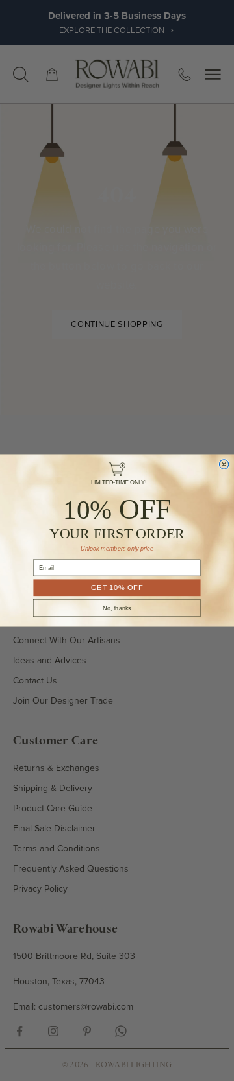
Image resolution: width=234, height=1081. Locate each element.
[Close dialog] (223, 464)
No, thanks (117, 608)
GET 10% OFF (117, 588)
